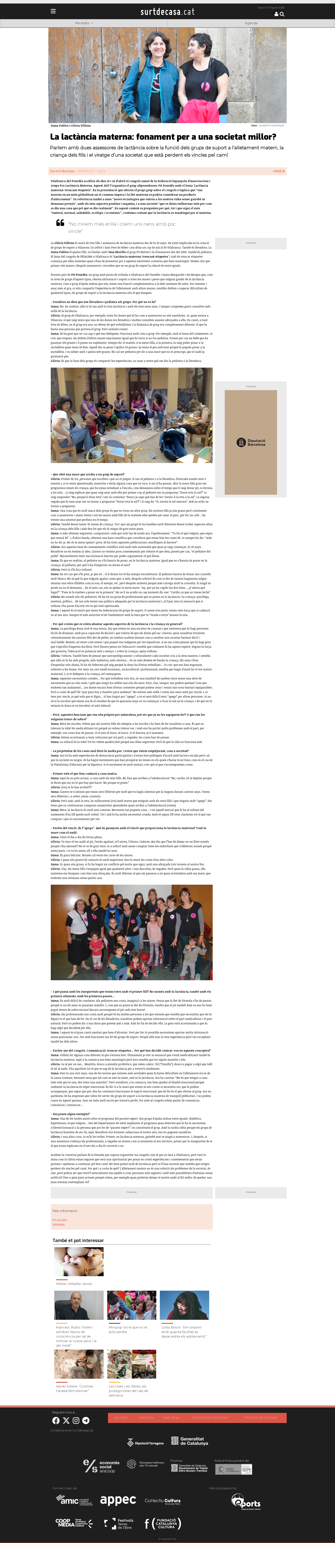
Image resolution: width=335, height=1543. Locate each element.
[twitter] (66, 1422)
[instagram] (76, 1422)
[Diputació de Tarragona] (145, 1444)
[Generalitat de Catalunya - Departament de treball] (189, 1472)
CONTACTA (146, 1418)
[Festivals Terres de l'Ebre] (118, 1525)
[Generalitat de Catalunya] (189, 1444)
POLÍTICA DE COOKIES (261, 1418)
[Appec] (118, 1502)
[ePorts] (245, 1502)
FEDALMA (59, 1224)
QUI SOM (120, 1418)
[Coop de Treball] (145, 1467)
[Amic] (74, 1502)
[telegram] (86, 1422)
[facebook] (56, 1422)
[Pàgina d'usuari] (276, 15)
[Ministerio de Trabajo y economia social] (233, 1472)
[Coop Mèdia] (74, 1525)
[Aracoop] (101, 1467)
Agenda (251, 23)
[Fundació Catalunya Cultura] (163, 1525)
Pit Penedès (60, 1220)
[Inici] (167, 11)
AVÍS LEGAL (171, 1418)
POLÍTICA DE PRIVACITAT (210, 1418)
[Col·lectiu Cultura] (163, 1502)
